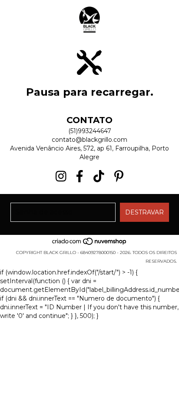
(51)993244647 (89, 131)
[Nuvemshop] (90, 244)
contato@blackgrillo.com (89, 140)
